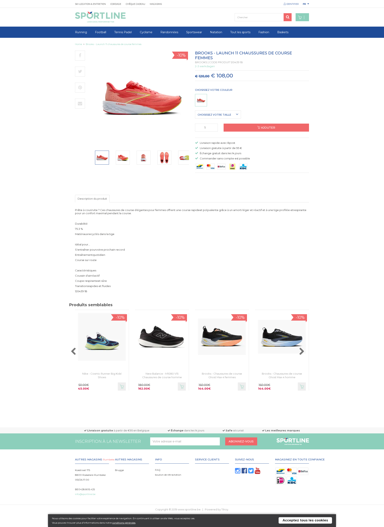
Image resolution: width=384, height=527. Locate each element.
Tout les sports (240, 32)
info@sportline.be (85, 494)
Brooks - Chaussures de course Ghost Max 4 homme (282, 375)
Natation (216, 32)
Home (78, 44)
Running (81, 32)
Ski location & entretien (90, 4)
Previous (77, 353)
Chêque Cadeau (135, 4)
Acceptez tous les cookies (305, 520)
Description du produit (92, 198)
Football (100, 32)
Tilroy (224, 509)
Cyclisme (146, 32)
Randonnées (169, 32)
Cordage (115, 4)
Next (184, 99)
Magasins (156, 4)
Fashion (263, 32)
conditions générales (123, 522)
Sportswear (194, 32)
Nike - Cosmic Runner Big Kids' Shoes (102, 375)
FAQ (157, 469)
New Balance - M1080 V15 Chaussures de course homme (162, 375)
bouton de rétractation (168, 474)
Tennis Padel (123, 32)
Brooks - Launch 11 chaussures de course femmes (113, 44)
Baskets (282, 32)
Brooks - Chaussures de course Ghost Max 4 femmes (222, 375)
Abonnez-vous (241, 441)
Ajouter (267, 127)
